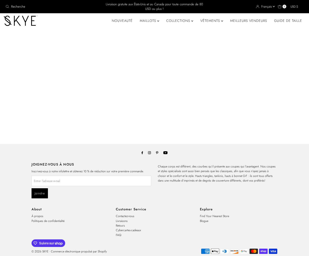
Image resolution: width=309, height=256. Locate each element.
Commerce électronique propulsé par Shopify (79, 251)
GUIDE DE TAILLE (288, 20)
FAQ (118, 235)
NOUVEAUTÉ (122, 20)
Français (267, 6)
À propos (37, 216)
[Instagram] (149, 152)
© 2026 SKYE (40, 251)
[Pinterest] (157, 152)
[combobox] (53, 6)
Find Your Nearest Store (214, 216)
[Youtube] (165, 152)
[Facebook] (142, 152)
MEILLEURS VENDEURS (248, 20)
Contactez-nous (125, 216)
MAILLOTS (148, 20)
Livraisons (122, 221)
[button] (296, 6)
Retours (120, 225)
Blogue (204, 221)
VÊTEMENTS (210, 20)
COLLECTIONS (178, 20)
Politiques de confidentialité (48, 221)
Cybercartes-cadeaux (128, 230)
